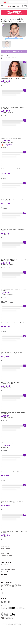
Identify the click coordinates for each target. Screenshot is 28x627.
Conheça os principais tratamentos (10, 558)
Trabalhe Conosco (5, 551)
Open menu (2, 6)
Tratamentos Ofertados (7, 555)
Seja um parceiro (5, 577)
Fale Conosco (4, 564)
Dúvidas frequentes (6, 567)
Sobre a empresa (5, 548)
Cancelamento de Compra (8, 569)
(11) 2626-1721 (19, 624)
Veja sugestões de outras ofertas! (14, 13)
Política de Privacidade (7, 571)
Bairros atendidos (5, 553)
